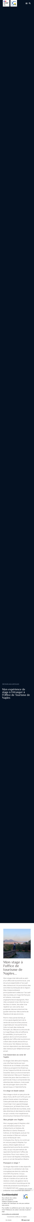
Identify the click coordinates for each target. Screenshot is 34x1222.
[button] (26, 3)
